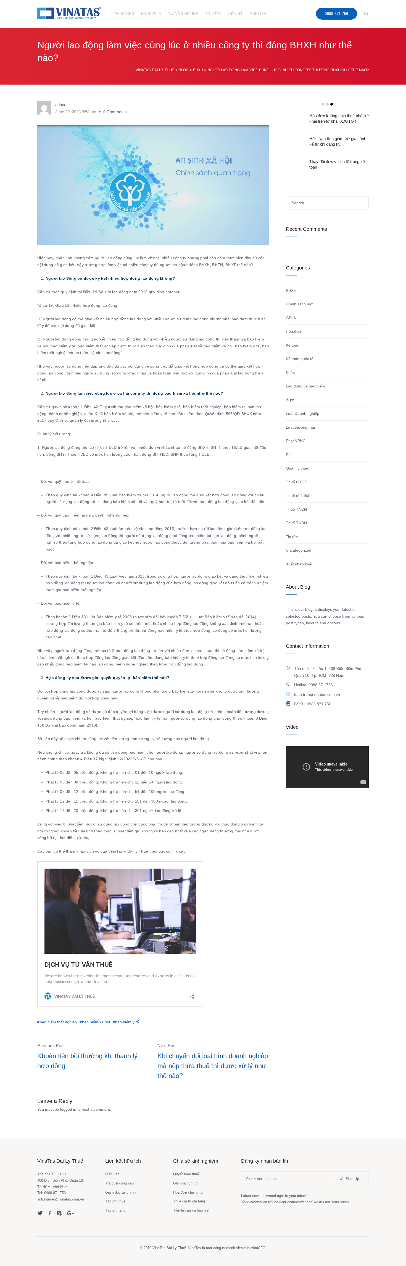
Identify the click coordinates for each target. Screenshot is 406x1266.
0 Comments (115, 111)
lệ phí (291, 400)
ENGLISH (258, 14)
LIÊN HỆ (235, 14)
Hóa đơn (293, 331)
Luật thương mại (300, 427)
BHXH (291, 290)
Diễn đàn (112, 1174)
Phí (289, 454)
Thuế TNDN (296, 523)
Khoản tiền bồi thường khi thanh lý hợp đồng (87, 1061)
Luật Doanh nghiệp (302, 413)
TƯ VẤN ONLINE (183, 14)
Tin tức (292, 536)
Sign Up (352, 1179)
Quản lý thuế (297, 468)
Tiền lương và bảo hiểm (192, 1210)
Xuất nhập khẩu (299, 564)
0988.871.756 (336, 14)
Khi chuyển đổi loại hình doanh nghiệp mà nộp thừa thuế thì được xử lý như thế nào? (212, 1065)
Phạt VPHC (295, 441)
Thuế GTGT (296, 482)
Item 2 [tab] (327, 104)
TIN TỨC (213, 14)
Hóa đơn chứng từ (188, 1192)
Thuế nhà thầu (299, 495)
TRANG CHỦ (123, 14)
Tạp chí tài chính (118, 1210)
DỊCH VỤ (149, 14)
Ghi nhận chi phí (186, 1183)
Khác (290, 372)
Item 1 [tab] (322, 104)
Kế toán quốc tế (299, 359)
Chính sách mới (299, 304)
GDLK (291, 318)
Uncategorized (298, 550)
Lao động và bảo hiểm (305, 386)
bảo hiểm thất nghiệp (58, 1022)
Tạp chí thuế (115, 1201)
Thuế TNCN (296, 509)
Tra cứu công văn (119, 1183)
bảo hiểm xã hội (96, 1022)
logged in (68, 1109)
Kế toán (292, 345)
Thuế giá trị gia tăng (189, 1201)
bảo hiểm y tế (127, 1022)
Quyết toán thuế (186, 1174)
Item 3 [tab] (331, 104)
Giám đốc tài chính (120, 1192)
